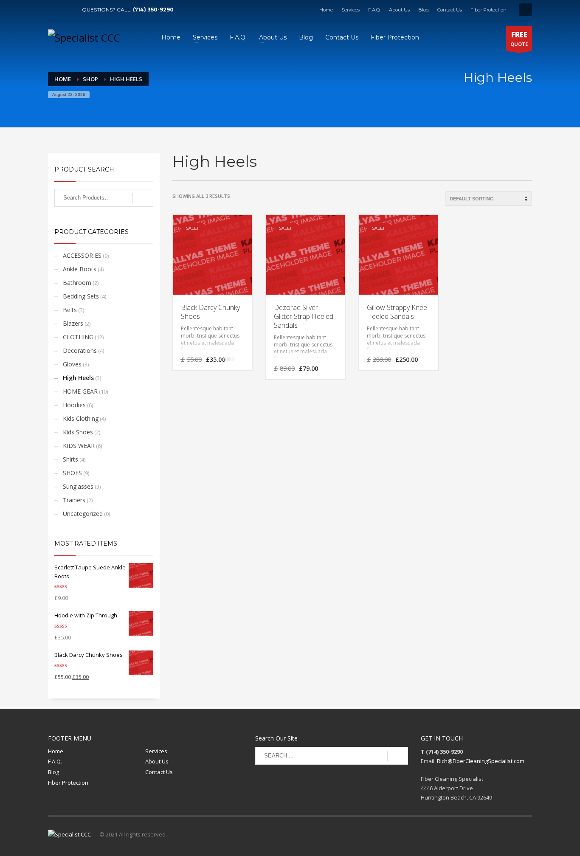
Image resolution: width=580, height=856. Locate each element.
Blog (423, 10)
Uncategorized (83, 514)
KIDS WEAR (79, 446)
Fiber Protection (488, 10)
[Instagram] (67, 9)
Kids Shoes (78, 432)
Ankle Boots (79, 269)
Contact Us (449, 10)
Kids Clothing (81, 418)
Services (350, 10)
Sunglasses (78, 486)
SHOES (72, 473)
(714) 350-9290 (153, 9)
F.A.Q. (374, 10)
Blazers (73, 323)
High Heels (78, 378)
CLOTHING (78, 337)
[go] (397, 756)
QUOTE (519, 38)
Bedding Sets (81, 296)
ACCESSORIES (82, 255)
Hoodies (74, 405)
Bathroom (77, 283)
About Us (399, 10)
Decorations (80, 350)
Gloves (72, 364)
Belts (70, 310)
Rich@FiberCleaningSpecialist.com (480, 761)
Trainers (74, 500)
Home (326, 10)
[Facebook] (54, 9)
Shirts (70, 459)
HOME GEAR (80, 391)
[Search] (142, 198)
